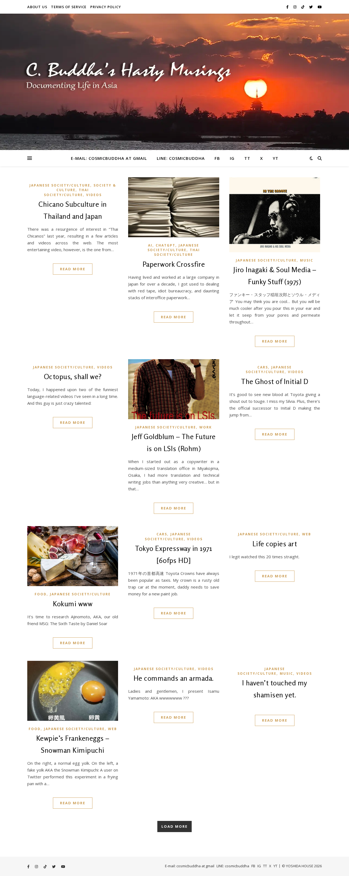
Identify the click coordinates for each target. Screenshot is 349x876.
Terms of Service (68, 6)
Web (306, 534)
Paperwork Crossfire (174, 264)
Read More (72, 268)
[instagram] (295, 6)
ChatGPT (165, 245)
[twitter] (311, 6)
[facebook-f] (287, 6)
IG (232, 158)
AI (150, 245)
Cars (262, 367)
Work (205, 427)
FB (217, 158)
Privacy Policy (105, 6)
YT (275, 158)
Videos (94, 195)
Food (41, 594)
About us (37, 6)
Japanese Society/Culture (59, 185)
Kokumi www (72, 603)
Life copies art (274, 543)
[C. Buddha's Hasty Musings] (174, 82)
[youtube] (320, 6)
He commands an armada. (174, 678)
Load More (174, 826)
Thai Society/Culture (66, 192)
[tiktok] (303, 6)
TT (247, 158)
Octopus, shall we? (73, 376)
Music (306, 260)
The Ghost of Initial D (274, 381)
